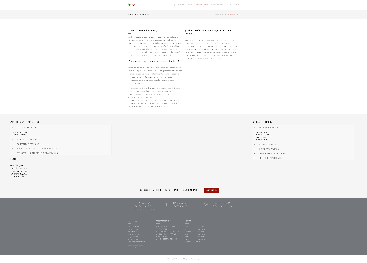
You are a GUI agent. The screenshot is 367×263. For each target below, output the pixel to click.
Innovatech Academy (202, 5)
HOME (224, 14)
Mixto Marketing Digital (193, 259)
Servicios (189, 5)
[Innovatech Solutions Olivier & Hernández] (145, 4)
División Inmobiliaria (217, 5)
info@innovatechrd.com (138, 241)
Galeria (229, 5)
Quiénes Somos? (179, 5)
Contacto (236, 5)
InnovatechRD (181, 259)
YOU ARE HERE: (217, 14)
